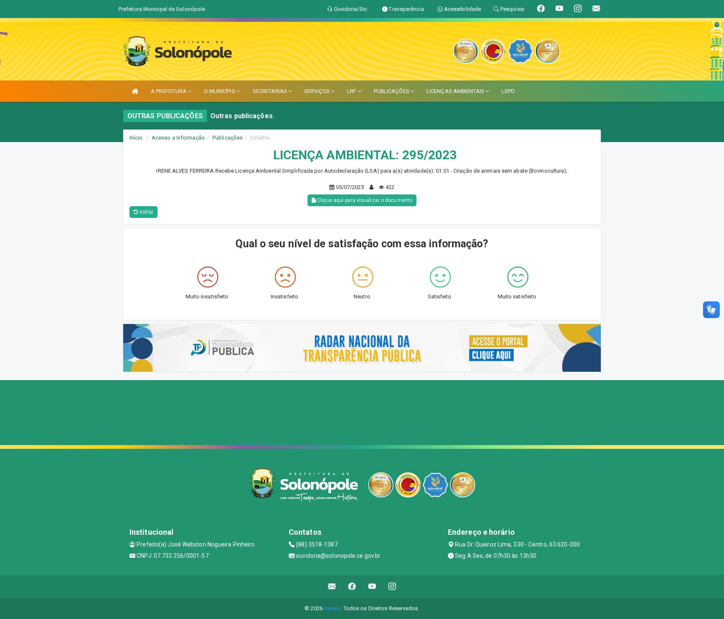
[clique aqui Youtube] (372, 586)
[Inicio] (134, 91)
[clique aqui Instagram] (392, 586)
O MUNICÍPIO (220, 91)
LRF (352, 91)
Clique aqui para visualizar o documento (364, 200)
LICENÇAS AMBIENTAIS (456, 91)
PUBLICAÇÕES (392, 91)
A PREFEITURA (169, 91)
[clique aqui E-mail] (332, 586)
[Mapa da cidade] (362, 411)
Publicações (227, 138)
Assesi (332, 608)
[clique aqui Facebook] (352, 586)
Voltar (145, 212)
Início (136, 138)
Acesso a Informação (178, 138)
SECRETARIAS (270, 91)
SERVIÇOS (317, 91)
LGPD (508, 91)
